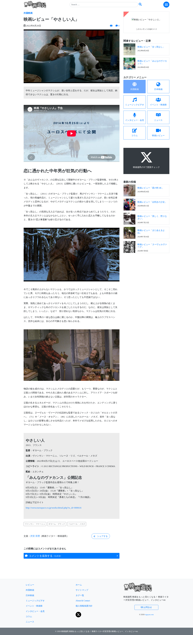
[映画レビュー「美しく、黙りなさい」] (129, 218)
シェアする (101, 536)
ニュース (30, 622)
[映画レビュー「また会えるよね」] (129, 233)
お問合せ (147, 607)
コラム (29, 616)
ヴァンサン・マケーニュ (35, 524)
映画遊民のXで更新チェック (146, 167)
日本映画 (30, 595)
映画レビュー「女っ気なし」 (151, 47)
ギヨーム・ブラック (56, 524)
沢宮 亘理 (35, 536)
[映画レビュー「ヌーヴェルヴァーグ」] (129, 247)
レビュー (30, 585)
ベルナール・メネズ (76, 524)
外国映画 (28, 13)
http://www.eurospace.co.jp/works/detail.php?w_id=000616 (53, 508)
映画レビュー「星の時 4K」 (150, 188)
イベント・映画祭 (34, 606)
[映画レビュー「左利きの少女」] (129, 204)
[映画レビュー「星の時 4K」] (129, 190)
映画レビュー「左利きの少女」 (152, 202)
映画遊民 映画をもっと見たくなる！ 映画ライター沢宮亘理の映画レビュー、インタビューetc (99, 631)
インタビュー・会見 (35, 611)
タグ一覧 (80, 595)
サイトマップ (82, 590)
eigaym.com (149, 614)
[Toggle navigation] (166, 5)
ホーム (79, 585)
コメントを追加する (44, 555)
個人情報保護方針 (84, 606)
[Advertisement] (146, 274)
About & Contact (83, 601)
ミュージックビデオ (35, 601)
